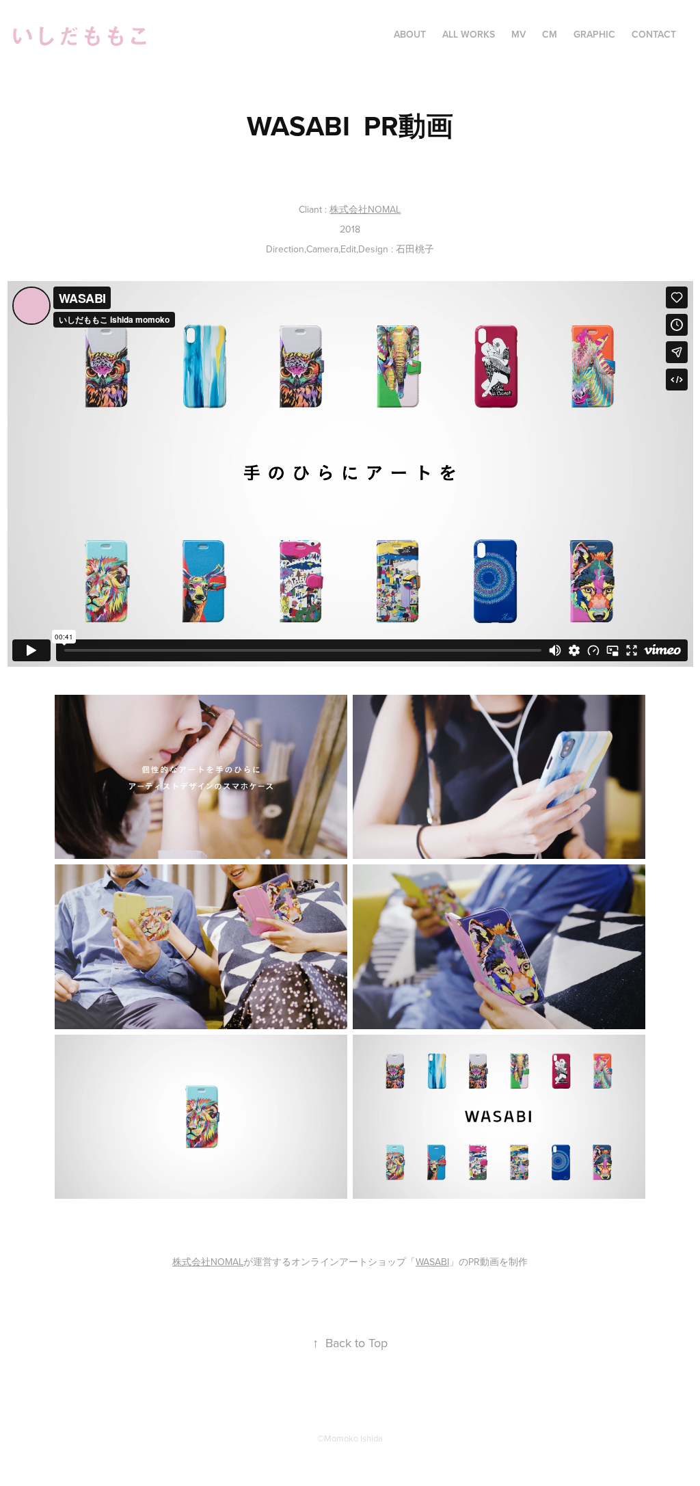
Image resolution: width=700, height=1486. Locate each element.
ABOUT (410, 34)
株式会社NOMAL (365, 209)
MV (518, 34)
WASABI (432, 1262)
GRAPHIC (594, 34)
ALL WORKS (468, 34)
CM (549, 34)
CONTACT (654, 34)
